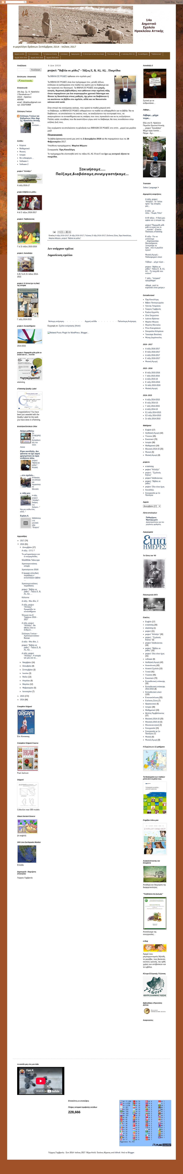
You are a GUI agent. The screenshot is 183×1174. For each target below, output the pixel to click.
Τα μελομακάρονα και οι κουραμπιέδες (31, 555)
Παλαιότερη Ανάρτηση (127, 321)
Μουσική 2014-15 (152, 449)
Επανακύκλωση (152, 697)
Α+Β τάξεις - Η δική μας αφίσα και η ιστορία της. (155, 219)
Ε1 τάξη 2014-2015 (153, 412)
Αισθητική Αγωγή (152, 433)
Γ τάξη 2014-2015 (152, 406)
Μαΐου (25, 677)
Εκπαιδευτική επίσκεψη (155, 681)
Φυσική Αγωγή (151, 361)
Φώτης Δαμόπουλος (153, 337)
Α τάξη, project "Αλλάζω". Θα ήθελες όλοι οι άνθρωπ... (29, 626)
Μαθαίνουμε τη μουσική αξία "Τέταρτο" (36, 522)
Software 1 (23, 161)
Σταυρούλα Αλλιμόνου (154, 331)
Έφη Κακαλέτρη (125, 235)
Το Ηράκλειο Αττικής (50, 54)
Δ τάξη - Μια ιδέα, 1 (30, 642)
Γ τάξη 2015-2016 (152, 376)
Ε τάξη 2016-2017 (99, 235)
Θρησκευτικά (150, 704)
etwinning (149, 628)
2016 (22, 544)
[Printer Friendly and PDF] (25, 81)
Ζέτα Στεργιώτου (152, 315)
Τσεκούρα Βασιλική (153, 334)
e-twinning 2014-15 (128, 54)
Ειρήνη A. (24, 516)
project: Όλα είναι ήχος (154, 487)
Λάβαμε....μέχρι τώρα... (155, 262)
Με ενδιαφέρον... (26, 158)
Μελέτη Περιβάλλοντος (154, 713)
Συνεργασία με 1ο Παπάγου (152, 494)
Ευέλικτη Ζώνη (112, 235)
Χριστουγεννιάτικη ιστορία (29, 565)
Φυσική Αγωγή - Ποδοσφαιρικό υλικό (153, 256)
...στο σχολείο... (27, 475)
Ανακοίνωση (150, 665)
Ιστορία (22, 155)
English (148, 430)
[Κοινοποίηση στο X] (64, 232)
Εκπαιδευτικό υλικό (153, 692)
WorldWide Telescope (31, 560)
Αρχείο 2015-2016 (37, 57)
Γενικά (148, 672)
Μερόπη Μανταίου (153, 325)
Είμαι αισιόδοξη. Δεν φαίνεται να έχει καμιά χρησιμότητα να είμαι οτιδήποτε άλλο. (30, 454)
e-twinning (149, 466)
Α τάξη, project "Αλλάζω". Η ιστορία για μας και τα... (31, 655)
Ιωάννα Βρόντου (152, 319)
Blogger (131, 1153)
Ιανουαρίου (27, 691)
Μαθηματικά (24, 148)
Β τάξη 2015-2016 (152, 373)
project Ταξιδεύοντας (153, 478)
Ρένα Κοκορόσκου (153, 328)
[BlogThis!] (61, 232)
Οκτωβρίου (27, 666)
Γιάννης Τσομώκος (153, 306)
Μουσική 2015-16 (152, 722)
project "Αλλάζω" (152, 469)
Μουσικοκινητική (152, 725)
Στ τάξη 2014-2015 (152, 419)
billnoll (117, 1153)
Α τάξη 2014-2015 (152, 399)
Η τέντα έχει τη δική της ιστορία (93, 54)
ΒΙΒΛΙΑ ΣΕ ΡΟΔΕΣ (58, 76)
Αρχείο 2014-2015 (21, 57)
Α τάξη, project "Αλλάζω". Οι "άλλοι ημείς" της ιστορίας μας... (153, 202)
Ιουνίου (25, 673)
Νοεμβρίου (27, 662)
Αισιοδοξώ (149, 490)
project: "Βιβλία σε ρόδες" (71, 238)
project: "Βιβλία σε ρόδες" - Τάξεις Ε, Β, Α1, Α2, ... (31, 591)
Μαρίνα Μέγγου (55, 238)
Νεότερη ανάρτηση (56, 321)
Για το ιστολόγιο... (34, 54)
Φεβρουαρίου (28, 688)
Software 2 (23, 164)
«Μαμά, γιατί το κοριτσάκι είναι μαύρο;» (155, 286)
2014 (22, 700)
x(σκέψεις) (64, 54)
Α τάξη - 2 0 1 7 (28, 551)
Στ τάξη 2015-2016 (152, 385)
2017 (22, 540)
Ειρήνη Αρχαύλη (152, 312)
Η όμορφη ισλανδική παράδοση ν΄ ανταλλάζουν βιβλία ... (31, 576)
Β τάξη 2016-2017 (77, 235)
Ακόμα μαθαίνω (27, 431)
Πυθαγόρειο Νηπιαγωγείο (152, 518)
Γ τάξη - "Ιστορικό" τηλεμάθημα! (153, 279)
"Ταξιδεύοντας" (156, 54)
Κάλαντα (25, 597)
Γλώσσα (88, 235)
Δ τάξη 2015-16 (151, 379)
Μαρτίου (26, 684)
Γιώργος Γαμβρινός (153, 309)
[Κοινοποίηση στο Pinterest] (69, 232)
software (148, 659)
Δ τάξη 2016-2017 (152, 355)
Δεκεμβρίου (27, 547)
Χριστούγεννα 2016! (30, 569)
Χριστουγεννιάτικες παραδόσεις (30, 584)
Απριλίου (26, 680)
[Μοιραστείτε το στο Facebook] (67, 232)
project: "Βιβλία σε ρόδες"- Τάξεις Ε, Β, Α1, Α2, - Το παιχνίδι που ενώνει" (155, 270)
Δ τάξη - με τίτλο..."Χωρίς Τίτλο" (153, 212)
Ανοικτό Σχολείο (152, 668)
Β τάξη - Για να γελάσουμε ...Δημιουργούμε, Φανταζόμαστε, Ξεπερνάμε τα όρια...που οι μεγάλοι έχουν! (154, 243)
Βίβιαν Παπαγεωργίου (154, 303)
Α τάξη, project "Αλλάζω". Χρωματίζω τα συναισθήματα (29, 608)
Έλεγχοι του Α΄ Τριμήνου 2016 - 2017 (29, 617)
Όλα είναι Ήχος (112, 54)
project (148, 631)
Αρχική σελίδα (19, 54)
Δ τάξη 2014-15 (151, 409)
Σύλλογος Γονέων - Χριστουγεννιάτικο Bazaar (30, 635)
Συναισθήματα (143, 54)
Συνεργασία (150, 728)
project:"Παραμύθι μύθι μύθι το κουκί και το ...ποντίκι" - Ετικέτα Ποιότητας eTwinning (154, 228)
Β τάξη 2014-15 (151, 403)
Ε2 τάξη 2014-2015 (153, 415)
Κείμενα (22, 145)
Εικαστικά (149, 439)
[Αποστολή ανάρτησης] (54, 232)
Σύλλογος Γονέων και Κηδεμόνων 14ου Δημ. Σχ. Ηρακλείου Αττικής (30, 118)
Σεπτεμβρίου (27, 670)
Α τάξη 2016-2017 (62, 235)
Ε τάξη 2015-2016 (152, 382)
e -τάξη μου (25, 493)
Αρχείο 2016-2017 (52, 57)
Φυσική (22, 152)
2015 (22, 696)
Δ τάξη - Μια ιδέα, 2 (30, 601)
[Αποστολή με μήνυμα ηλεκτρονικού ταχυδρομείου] (58, 232)
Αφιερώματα (75, 54)
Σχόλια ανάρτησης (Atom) (69, 326)
